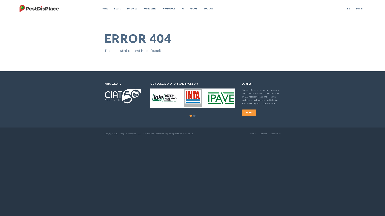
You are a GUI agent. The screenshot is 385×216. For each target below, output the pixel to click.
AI (183, 8)
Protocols (168, 8)
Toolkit (208, 8)
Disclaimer (275, 133)
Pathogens (149, 8)
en (348, 8)
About (193, 8)
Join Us (249, 112)
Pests (117, 8)
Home (105, 8)
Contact (263, 133)
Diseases (132, 8)
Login (359, 8)
